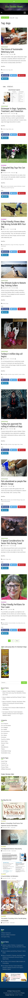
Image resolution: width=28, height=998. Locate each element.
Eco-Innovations (5, 731)
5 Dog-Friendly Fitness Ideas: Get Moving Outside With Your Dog (13, 224)
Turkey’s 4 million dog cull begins (12, 355)
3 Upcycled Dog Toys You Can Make (13, 169)
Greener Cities (4, 743)
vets (12, 69)
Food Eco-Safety (5, 739)
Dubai (10, 129)
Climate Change (16, 499)
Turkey (23, 374)
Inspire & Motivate (17, 186)
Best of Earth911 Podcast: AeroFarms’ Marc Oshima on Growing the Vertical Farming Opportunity (14, 703)
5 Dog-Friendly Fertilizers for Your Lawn (13, 606)
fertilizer (6, 623)
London (20, 374)
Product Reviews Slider (7, 774)
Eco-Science (3, 165)
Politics (3, 749)
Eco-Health (4, 729)
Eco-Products (4, 723)
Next (17, 640)
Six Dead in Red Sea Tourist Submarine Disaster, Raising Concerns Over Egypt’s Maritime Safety (13, 713)
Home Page (4, 761)
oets (10, 559)
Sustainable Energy (6, 751)
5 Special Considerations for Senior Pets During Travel (12, 542)
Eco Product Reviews (13, 779)
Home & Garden (10, 186)
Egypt (16, 444)
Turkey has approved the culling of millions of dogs (11, 425)
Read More (3, 66)
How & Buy (16, 244)
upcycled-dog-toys (10, 187)
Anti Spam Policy (5, 936)
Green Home (4, 741)
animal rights (5, 374)
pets (5, 246)
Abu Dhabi (4, 499)
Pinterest (22, 75)
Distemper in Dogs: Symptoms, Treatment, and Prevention (13, 110)
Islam (18, 444)
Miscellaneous (4, 747)
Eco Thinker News (14, 7)
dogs (9, 69)
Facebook (5, 75)
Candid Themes (18, 995)
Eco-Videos (4, 735)
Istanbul (16, 374)
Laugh (2, 745)
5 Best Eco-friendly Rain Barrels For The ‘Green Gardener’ (14, 784)
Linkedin (5, 78)
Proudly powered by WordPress (11, 993)
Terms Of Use (4, 765)
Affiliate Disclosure (6, 769)
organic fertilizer (4, 624)
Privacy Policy (4, 767)
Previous (3, 783)
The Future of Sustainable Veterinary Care (12, 51)
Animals (4, 69)
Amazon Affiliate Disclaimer (8, 934)
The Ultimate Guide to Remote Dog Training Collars (13, 284)
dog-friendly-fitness (6, 244)
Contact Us (4, 763)
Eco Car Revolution (6, 725)
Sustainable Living (5, 753)
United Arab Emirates (5, 501)
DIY (2, 186)
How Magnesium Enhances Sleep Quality (11, 849)
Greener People (4, 46)
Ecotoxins (3, 737)
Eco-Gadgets (4, 727)
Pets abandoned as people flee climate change (13, 483)
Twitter (14, 75)
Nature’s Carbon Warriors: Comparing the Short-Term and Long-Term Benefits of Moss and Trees (14, 692)
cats (7, 69)
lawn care (23, 623)
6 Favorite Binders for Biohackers (9, 876)
